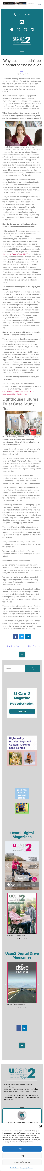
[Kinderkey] (22, 813)
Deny (22, 1155)
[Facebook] (12, 30)
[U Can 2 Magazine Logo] (22, 1073)
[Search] (32, 668)
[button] (40, 1126)
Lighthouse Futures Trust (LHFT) (15, 254)
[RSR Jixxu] (22, 765)
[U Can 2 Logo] (22, 40)
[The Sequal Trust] (22, 798)
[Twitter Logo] (19, 30)
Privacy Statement (26, 1168)
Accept (22, 1149)
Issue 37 (22, 878)
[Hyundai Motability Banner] (22, 4)
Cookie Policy (14, 1168)
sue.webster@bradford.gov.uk (14, 394)
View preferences (22, 1162)
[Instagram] (25, 30)
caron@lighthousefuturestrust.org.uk (17, 391)
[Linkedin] (32, 30)
